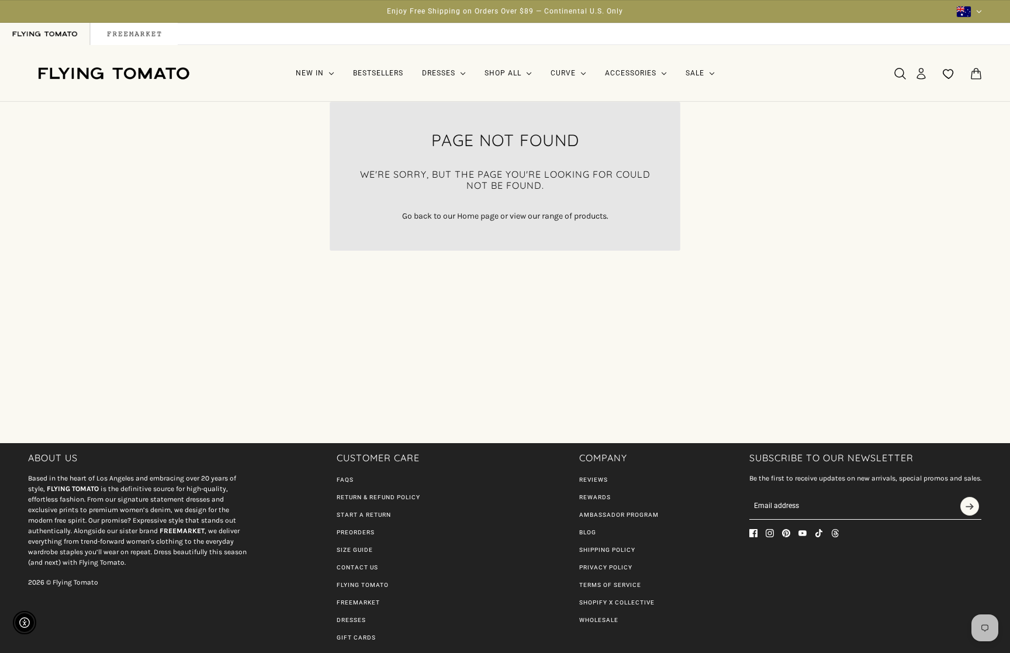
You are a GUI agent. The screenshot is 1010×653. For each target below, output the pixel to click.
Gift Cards (356, 637)
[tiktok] (818, 533)
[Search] (900, 74)
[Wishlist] (948, 73)
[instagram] (769, 533)
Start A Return (364, 515)
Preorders (356, 532)
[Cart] (976, 74)
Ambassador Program (619, 515)
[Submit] (969, 506)
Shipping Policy (607, 550)
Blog (587, 532)
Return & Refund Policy (378, 497)
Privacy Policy (605, 567)
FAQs (345, 479)
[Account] (921, 74)
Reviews (593, 479)
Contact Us (357, 567)
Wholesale (598, 620)
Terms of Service (610, 585)
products (590, 216)
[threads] (835, 533)
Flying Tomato (363, 585)
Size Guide (355, 550)
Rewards (595, 497)
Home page (478, 216)
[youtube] (802, 533)
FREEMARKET (358, 602)
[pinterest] (786, 533)
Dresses (351, 620)
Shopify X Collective (617, 602)
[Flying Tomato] (113, 73)
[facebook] (753, 533)
